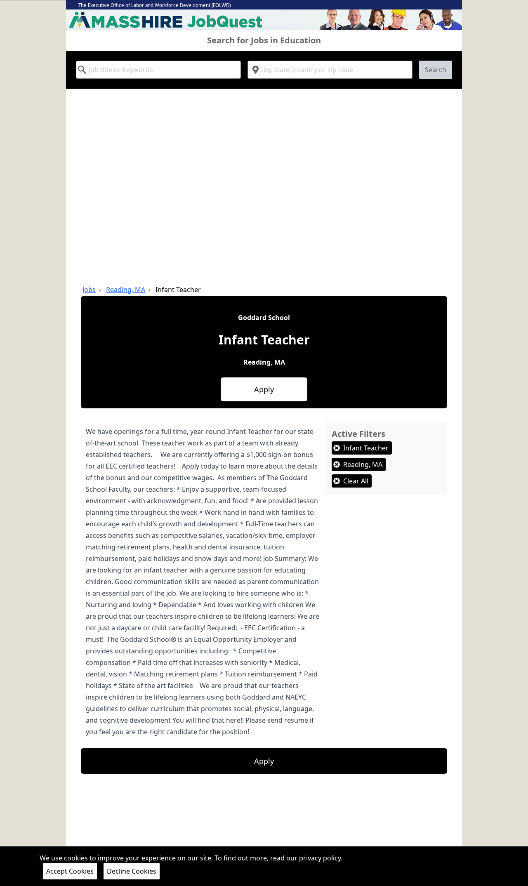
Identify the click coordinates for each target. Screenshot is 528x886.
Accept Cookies (70, 871)
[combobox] (158, 70)
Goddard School (264, 317)
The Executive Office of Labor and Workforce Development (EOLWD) (154, 5)
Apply (264, 389)
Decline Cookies (131, 871)
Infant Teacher (178, 289)
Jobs (89, 289)
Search (435, 69)
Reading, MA (125, 289)
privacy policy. (320, 857)
